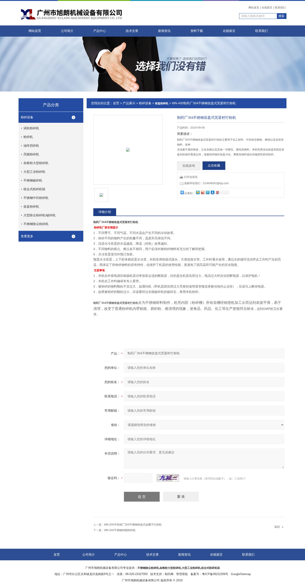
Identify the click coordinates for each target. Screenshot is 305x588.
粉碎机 (28, 137)
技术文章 (132, 31)
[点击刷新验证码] (168, 478)
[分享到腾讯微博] (207, 192)
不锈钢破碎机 (32, 180)
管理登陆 (182, 574)
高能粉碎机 (31, 154)
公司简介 (67, 31)
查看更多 (27, 236)
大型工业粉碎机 (34, 171)
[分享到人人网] (212, 192)
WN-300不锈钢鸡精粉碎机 (120, 530)
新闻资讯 (164, 31)
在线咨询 (188, 165)
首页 (116, 103)
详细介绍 (104, 212)
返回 (277, 526)
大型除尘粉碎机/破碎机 (39, 215)
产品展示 (129, 103)
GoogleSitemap (241, 574)
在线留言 (267, 7)
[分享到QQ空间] (197, 192)
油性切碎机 (31, 145)
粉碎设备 (27, 117)
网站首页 (254, 7)
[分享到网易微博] (217, 192)
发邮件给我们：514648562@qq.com (206, 183)
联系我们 (280, 7)
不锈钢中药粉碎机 (35, 198)
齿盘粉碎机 (31, 206)
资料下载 (196, 31)
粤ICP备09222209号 (215, 574)
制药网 (169, 574)
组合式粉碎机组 (34, 189)
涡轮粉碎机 (31, 128)
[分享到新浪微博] (202, 192)
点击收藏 (214, 165)
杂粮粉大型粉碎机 (35, 163)
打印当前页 (191, 177)
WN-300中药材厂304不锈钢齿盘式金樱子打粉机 (133, 524)
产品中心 (99, 31)
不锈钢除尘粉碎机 (35, 224)
